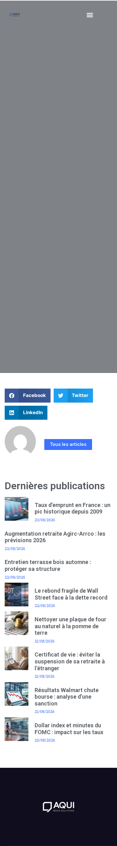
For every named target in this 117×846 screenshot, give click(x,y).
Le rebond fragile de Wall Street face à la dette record (71, 594)
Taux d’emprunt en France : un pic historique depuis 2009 (72, 508)
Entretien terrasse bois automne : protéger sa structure (48, 565)
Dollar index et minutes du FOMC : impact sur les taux (69, 728)
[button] (90, 15)
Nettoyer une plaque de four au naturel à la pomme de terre (70, 626)
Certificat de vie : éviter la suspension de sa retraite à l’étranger (70, 661)
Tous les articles (68, 444)
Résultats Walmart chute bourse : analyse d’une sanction (67, 697)
